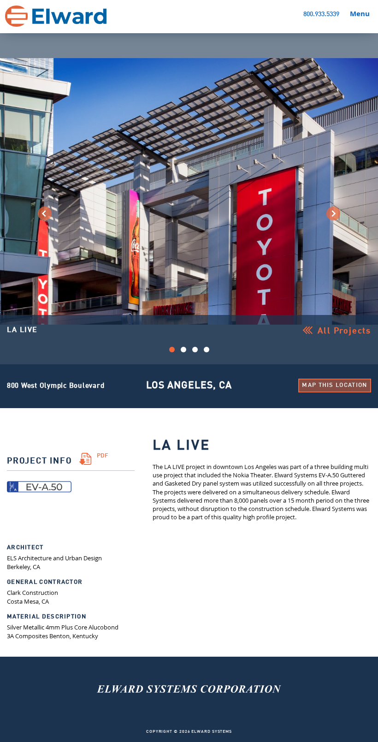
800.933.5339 (321, 14)
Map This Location (334, 385)
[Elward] (189, 719)
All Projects (344, 331)
